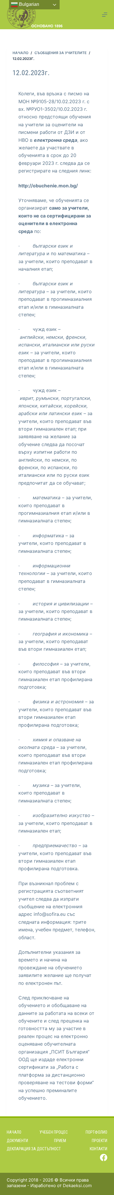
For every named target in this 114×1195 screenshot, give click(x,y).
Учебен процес (53, 1132)
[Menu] (104, 14)
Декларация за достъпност (34, 1148)
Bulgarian (28, 4)
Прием (60, 1140)
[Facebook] (103, 1157)
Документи (17, 1140)
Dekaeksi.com (77, 1185)
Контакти (98, 1148)
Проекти (99, 1140)
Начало (14, 1132)
